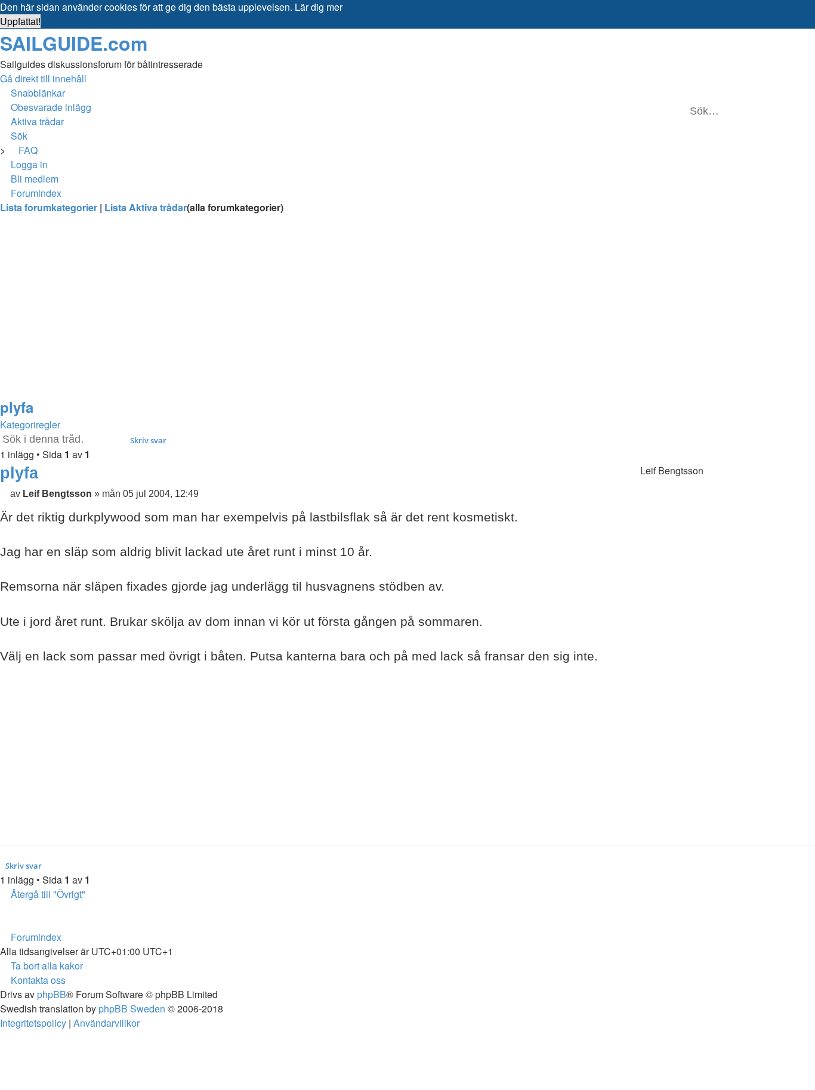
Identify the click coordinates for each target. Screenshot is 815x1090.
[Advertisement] (358, 312)
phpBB (51, 994)
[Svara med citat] (591, 473)
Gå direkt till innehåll (43, 78)
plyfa (16, 407)
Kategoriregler (30, 424)
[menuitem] (45, 107)
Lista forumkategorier (50, 207)
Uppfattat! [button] (20, 21)
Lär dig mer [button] (318, 7)
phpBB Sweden (131, 1008)
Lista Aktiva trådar (145, 207)
